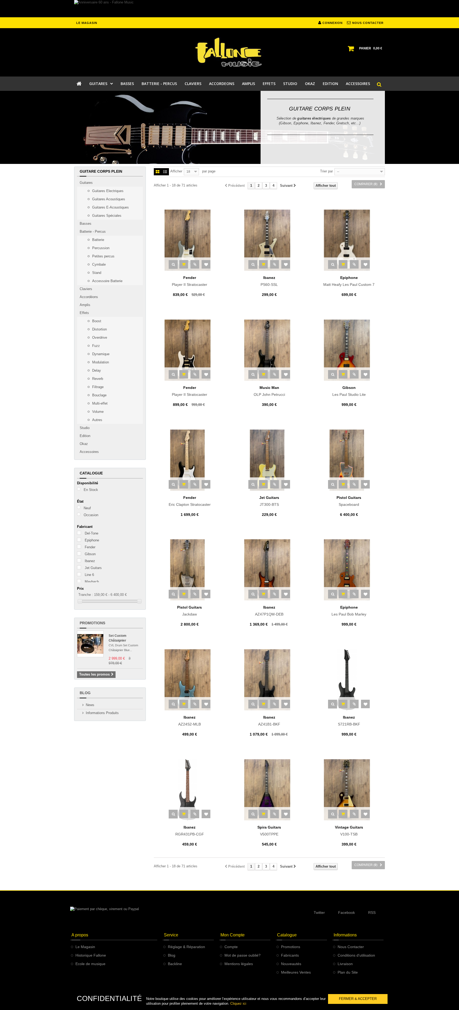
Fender (90, 547)
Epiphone (92, 540)
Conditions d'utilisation (356, 955)
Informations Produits (102, 713)
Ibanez (90, 561)
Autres (96, 420)
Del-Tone (91, 533)
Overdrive (99, 338)
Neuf (87, 508)
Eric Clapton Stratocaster (190, 501)
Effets (84, 313)
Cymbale (98, 264)
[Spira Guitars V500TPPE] (269, 790)
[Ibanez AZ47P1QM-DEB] (269, 570)
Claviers (86, 289)
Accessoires (89, 452)
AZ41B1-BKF (269, 720)
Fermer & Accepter (358, 999)
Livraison (345, 964)
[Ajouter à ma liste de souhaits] (206, 264)
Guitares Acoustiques (108, 199)
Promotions (92, 623)
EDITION (330, 83)
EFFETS (269, 83)
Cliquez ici (238, 1003)
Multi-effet (99, 403)
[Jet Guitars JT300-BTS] (269, 460)
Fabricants (290, 955)
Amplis (85, 305)
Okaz (84, 444)
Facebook (346, 912)
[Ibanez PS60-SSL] (269, 240)
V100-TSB (349, 830)
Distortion (99, 329)
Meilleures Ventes (296, 972)
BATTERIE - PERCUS (159, 83)
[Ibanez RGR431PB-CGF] (189, 790)
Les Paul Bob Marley (349, 610)
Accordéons (89, 297)
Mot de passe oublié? (242, 955)
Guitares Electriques (107, 191)
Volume (97, 412)
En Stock (91, 490)
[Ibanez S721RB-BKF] (349, 680)
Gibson (90, 554)
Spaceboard (349, 501)
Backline (175, 964)
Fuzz (95, 346)
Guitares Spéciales (106, 216)
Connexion (332, 22)
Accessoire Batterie (106, 281)
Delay (96, 370)
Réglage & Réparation (186, 947)
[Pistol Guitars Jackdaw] (189, 570)
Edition (85, 436)
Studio (85, 428)
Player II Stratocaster (189, 281)
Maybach (92, 582)
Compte (231, 947)
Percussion (100, 248)
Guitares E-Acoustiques (110, 207)
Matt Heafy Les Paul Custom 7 (349, 281)
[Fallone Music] (229, 52)
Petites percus (102, 256)
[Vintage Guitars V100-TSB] (349, 790)
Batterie (97, 240)
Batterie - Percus (93, 232)
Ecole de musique (90, 964)
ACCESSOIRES (358, 83)
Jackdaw (189, 610)
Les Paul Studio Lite (349, 391)
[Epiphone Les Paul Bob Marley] (349, 570)
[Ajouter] (183, 264)
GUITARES (98, 83)
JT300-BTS (269, 501)
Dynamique (100, 354)
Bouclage (99, 395)
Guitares (86, 183)
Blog (85, 693)
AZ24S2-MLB (189, 720)
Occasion (91, 515)
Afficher (176, 171)
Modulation (100, 362)
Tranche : (85, 595)
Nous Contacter (351, 947)
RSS (372, 912)
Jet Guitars (93, 568)
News (90, 705)
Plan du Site (348, 972)
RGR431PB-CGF (189, 830)
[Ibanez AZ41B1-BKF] (269, 680)
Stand (96, 273)
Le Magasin (85, 947)
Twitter (319, 912)
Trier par (326, 171)
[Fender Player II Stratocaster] (189, 240)
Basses (85, 224)
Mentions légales (238, 964)
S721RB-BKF (349, 720)
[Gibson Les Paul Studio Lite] (349, 350)
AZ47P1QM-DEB (269, 610)
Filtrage (97, 387)
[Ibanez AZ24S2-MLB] (189, 680)
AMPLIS (248, 83)
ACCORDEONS (221, 83)
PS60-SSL (269, 281)
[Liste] (165, 172)
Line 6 (89, 575)
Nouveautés (291, 964)
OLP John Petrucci (269, 391)
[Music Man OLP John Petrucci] (269, 350)
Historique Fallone (90, 955)
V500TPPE (269, 830)
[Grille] (157, 172)
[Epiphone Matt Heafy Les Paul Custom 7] (349, 240)
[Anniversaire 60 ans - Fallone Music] (229, 8)
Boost (96, 321)
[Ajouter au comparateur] (194, 264)
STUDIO (290, 83)
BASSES (127, 83)
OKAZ (310, 83)
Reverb (97, 379)
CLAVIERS (193, 83)
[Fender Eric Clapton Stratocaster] (189, 460)
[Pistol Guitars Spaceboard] (349, 460)
